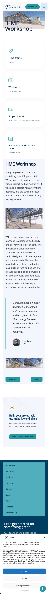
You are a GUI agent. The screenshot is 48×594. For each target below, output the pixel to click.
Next (37, 379)
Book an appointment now (22, 436)
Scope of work (16, 116)
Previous (12, 379)
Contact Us (32, 7)
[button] (44, 537)
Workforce (14, 87)
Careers (9, 489)
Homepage (10, 465)
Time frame (15, 57)
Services (9, 477)
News (8, 495)
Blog (7, 501)
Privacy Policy (24, 591)
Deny (24, 578)
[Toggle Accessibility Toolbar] (42, 588)
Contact (9, 507)
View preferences (24, 585)
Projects (9, 483)
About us (10, 471)
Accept (24, 571)
